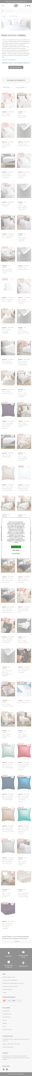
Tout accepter (16, 547)
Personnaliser (16, 553)
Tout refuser (16, 550)
